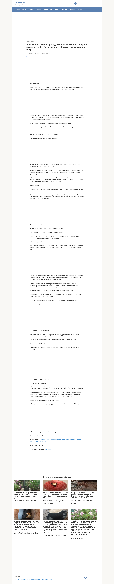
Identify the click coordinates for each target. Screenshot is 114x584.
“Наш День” (47, 449)
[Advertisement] (57, 25)
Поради (57, 9)
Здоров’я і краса (21, 9)
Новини (64, 9)
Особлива (20, 2)
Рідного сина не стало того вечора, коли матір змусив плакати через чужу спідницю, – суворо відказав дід (55, 495)
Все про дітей (48, 9)
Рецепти (72, 9)
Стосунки (31, 9)
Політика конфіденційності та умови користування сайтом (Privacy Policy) (34, 579)
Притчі (80, 9)
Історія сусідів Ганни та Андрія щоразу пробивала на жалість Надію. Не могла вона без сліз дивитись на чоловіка (82, 495)
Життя (39, 9)
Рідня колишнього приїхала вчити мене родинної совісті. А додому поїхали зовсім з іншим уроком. (26, 494)
